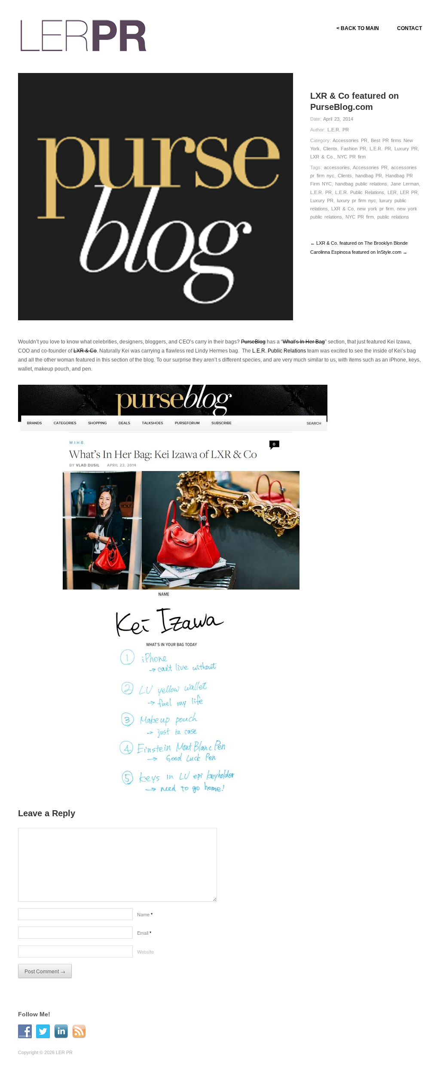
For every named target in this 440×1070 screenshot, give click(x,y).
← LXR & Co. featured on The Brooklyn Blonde (359, 243)
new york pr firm (375, 208)
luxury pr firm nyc (356, 200)
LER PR (409, 192)
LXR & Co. (322, 156)
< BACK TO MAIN (357, 28)
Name (145, 914)
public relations (393, 216)
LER (392, 192)
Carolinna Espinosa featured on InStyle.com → (358, 252)
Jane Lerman (405, 183)
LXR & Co (342, 208)
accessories (337, 167)
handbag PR (368, 175)
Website (145, 951)
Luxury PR (406, 148)
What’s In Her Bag (304, 342)
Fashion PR (353, 148)
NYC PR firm (351, 156)
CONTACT (409, 28)
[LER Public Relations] (83, 34)
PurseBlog (253, 342)
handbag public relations (361, 183)
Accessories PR (350, 140)
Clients (330, 148)
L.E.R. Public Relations (359, 192)
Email (144, 932)
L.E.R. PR (338, 129)
